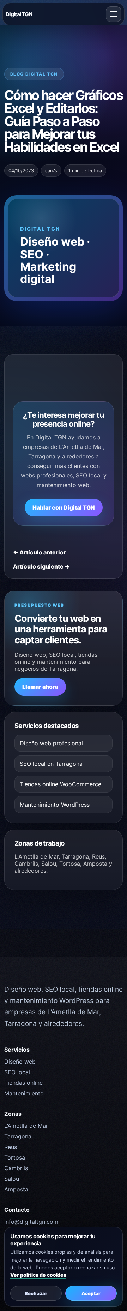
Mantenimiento (24, 1093)
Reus (10, 1146)
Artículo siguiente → (41, 566)
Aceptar (91, 1293)
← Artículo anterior (39, 552)
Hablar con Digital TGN (63, 507)
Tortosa (14, 1157)
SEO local (17, 1072)
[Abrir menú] (113, 14)
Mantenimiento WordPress (55, 804)
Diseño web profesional (51, 743)
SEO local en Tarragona (51, 763)
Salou (11, 1178)
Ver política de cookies (38, 1275)
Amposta (16, 1189)
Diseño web (20, 1061)
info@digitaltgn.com (31, 1221)
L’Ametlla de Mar (26, 1125)
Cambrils (16, 1168)
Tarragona (17, 1136)
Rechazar (36, 1293)
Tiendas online (23, 1082)
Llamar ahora (40, 686)
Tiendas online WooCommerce (60, 784)
